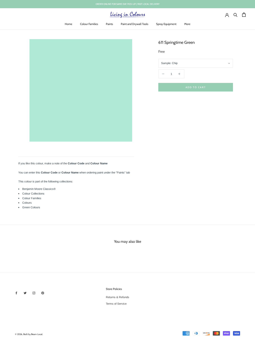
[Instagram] (33, 292)
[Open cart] (244, 14)
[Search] (235, 15)
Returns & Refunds (117, 297)
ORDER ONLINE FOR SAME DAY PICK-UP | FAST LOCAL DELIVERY (128, 4)
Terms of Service (116, 303)
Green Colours (31, 207)
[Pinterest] (42, 292)
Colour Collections (33, 193)
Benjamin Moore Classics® (39, 188)
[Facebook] (16, 292)
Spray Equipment (166, 24)
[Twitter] (25, 292)
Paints (109, 24)
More (187, 24)
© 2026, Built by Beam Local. (29, 334)
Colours (27, 202)
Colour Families (89, 24)
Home (68, 24)
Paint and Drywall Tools (134, 24)
